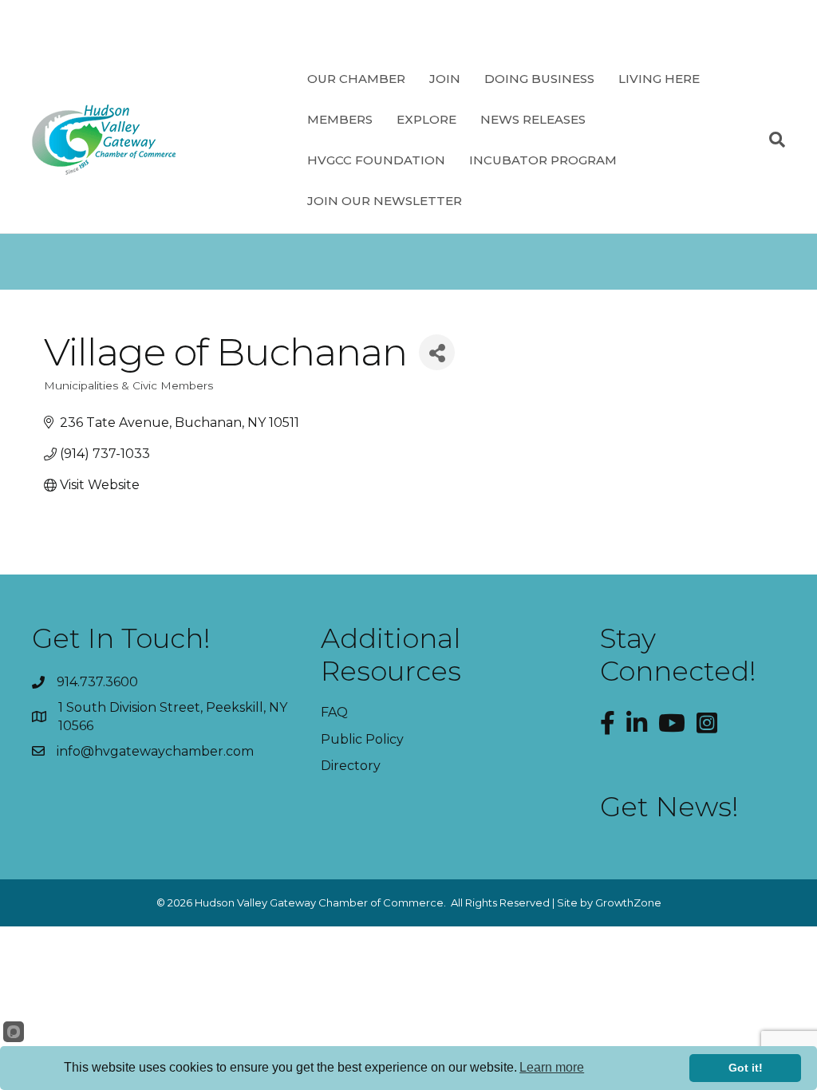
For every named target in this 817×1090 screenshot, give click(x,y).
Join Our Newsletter (384, 200)
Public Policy (362, 739)
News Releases (533, 119)
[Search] (771, 139)
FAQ (334, 712)
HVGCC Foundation (376, 160)
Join (444, 78)
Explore (426, 119)
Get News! (669, 806)
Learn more (551, 1067)
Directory (351, 765)
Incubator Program (543, 160)
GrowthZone (628, 902)
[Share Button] (437, 352)
